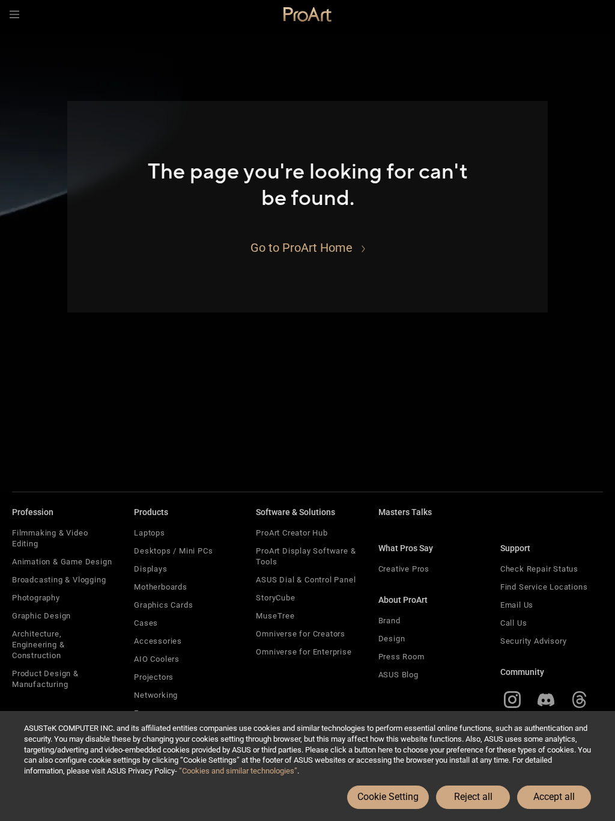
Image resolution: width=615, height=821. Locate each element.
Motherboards (160, 586)
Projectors (154, 677)
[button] (14, 14)
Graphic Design (41, 615)
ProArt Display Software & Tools (306, 556)
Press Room (401, 656)
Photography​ (36, 597)
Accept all (554, 796)
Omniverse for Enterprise (303, 651)
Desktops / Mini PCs (173, 550)
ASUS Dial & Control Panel (306, 579)
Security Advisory (533, 641)
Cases (146, 622)
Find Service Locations (544, 586)
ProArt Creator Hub (291, 532)
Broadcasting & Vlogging (59, 579)
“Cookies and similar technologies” (238, 770)
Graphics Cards (163, 604)
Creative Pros (403, 568)
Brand (389, 620)
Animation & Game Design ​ (63, 561)
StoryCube (275, 597)
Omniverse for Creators (300, 633)
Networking (156, 695)
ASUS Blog (398, 674)
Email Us (516, 604)
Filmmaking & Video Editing (50, 538)
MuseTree (275, 615)
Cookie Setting (388, 796)
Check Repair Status (539, 568)
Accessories (158, 641)
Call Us (513, 622)
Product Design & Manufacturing (45, 679)
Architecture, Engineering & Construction (38, 644)
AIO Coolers (157, 659)
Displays (150, 568)
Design (391, 638)
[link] (307, 14)
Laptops (149, 532)
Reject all (473, 796)
